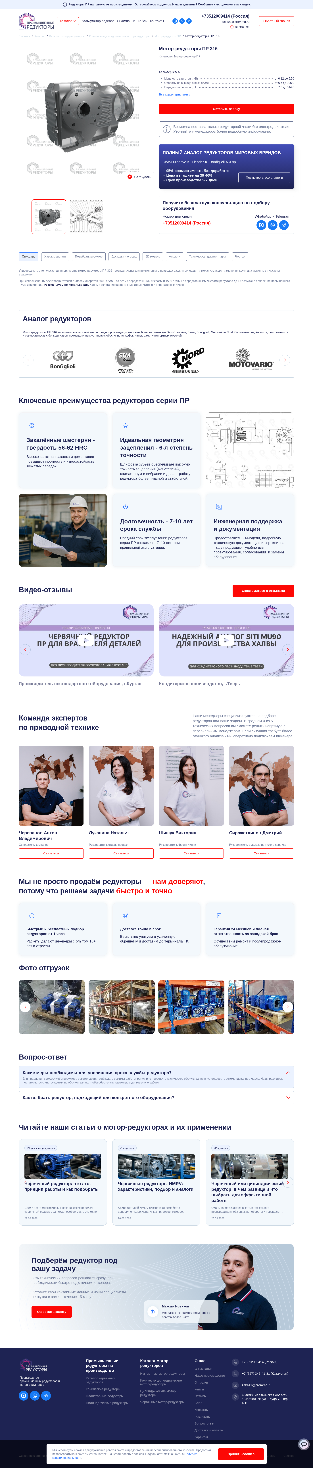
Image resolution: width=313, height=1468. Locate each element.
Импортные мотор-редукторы (162, 1373)
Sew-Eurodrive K (176, 162)
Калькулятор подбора (98, 21)
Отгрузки (201, 1382)
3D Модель (142, 176)
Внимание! (242, 26)
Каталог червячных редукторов (100, 1380)
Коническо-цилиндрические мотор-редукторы (161, 1382)
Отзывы (200, 1396)
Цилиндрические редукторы (107, 1403)
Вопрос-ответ (205, 1423)
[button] (68, 21)
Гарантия (201, 1437)
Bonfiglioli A (219, 162)
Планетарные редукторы (105, 1396)
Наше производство (210, 1375)
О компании (126, 21)
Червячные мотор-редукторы (162, 1402)
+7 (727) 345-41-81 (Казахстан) (265, 1373)
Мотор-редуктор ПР (187, 56)
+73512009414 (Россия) (225, 16)
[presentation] (28, 360)
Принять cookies (241, 1454)
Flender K (199, 162)
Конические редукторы (103, 1389)
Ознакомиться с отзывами (263, 591)
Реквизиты (202, 1417)
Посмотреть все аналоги (264, 177)
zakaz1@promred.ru (235, 22)
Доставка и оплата (209, 1430)
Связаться (51, 853)
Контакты (157, 21)
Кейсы (142, 21)
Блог (198, 1403)
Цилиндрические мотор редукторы (158, 1393)
